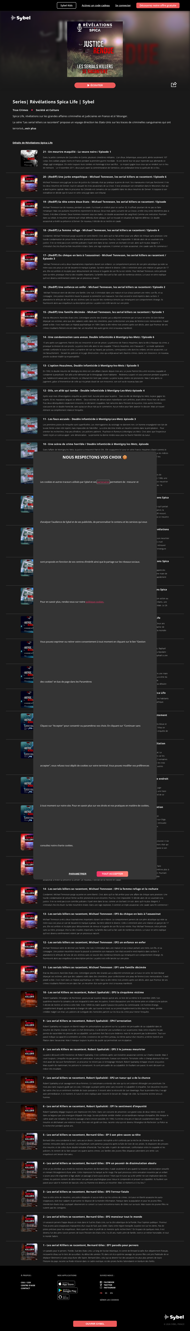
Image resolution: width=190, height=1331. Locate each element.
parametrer (77, 873)
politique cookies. (95, 601)
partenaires (103, 481)
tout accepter (112, 873)
